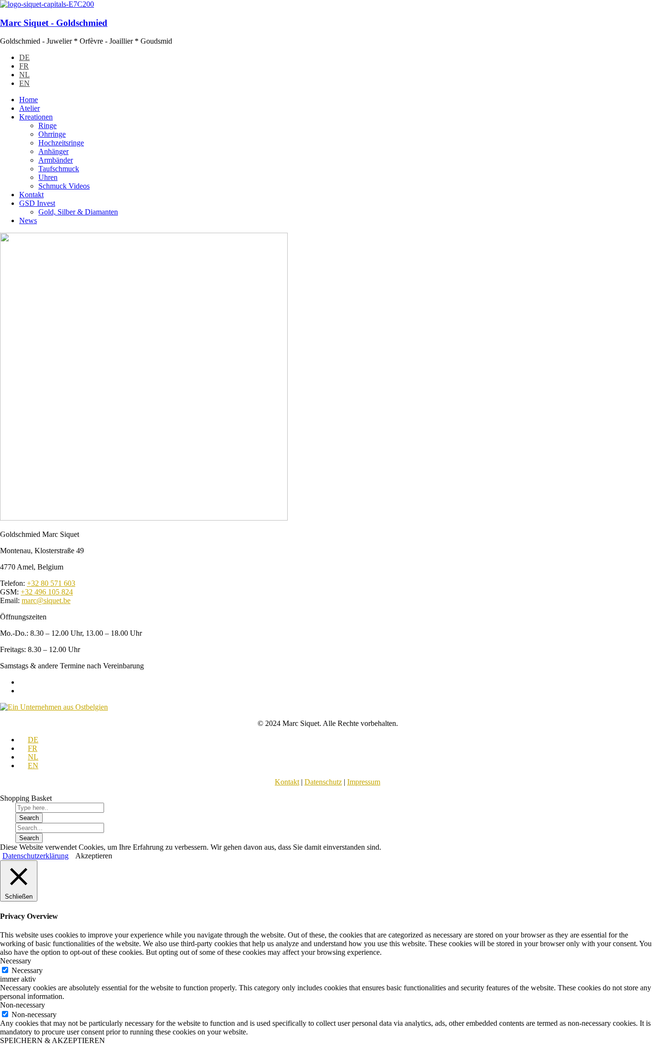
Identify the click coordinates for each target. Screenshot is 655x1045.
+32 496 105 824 (47, 592)
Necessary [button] (15, 961)
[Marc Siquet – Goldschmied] (47, 4)
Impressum (363, 782)
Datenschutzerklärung (35, 856)
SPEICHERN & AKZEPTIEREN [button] (52, 1040)
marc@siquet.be (46, 600)
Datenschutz (323, 782)
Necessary (27, 970)
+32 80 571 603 (51, 583)
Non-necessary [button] (22, 1005)
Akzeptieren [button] (93, 856)
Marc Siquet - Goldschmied (53, 23)
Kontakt (287, 782)
